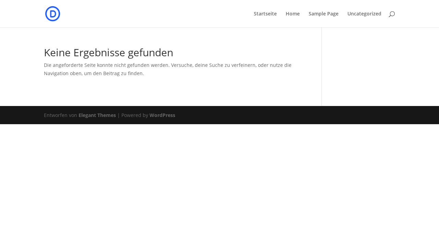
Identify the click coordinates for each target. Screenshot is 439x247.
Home (293, 14)
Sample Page (324, 14)
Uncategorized (364, 14)
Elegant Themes (97, 115)
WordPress (162, 115)
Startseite (265, 14)
